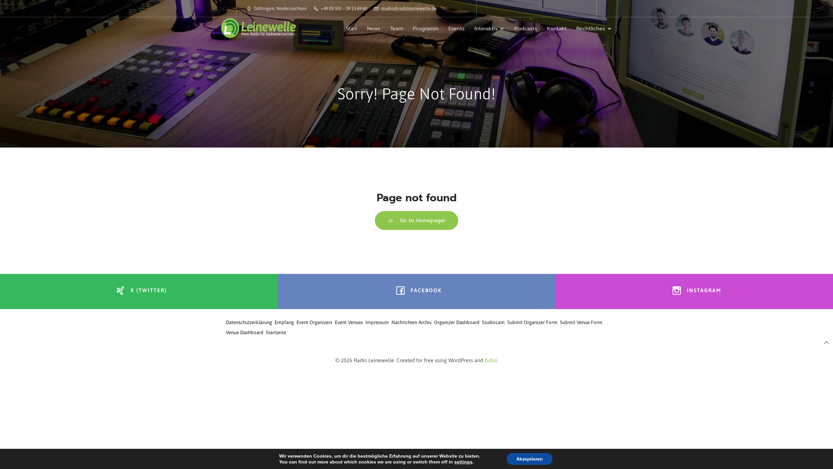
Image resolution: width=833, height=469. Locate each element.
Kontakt (557, 29)
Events (456, 29)
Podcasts (525, 29)
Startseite (276, 332)
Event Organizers (314, 322)
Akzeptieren (529, 459)
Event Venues (349, 322)
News (373, 29)
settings (463, 461)
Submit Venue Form (581, 322)
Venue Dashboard (244, 332)
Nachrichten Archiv (411, 322)
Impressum (377, 322)
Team (396, 29)
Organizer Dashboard (456, 322)
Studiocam (493, 322)
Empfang (284, 322)
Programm (426, 29)
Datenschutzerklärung (249, 322)
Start (351, 29)
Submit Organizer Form (532, 322)
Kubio (491, 360)
